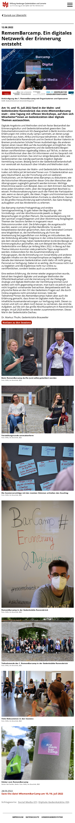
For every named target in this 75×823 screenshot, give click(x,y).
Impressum (18, 817)
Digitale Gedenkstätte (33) (53, 802)
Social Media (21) (27, 802)
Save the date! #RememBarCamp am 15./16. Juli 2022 (32, 793)
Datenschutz (33, 817)
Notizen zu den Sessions (17, 322)
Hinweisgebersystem (52, 817)
